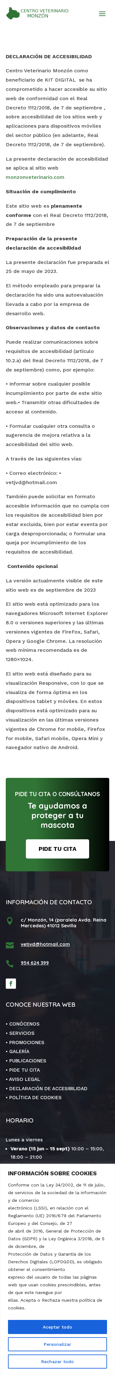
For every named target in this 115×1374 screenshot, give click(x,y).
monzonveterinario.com (36, 177)
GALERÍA (19, 1051)
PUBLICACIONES (27, 1061)
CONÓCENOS (24, 1024)
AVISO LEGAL (24, 1079)
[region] (57, 1269)
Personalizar (57, 1344)
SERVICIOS (21, 1033)
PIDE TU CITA (57, 848)
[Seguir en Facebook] (11, 984)
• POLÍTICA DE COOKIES (34, 1097)
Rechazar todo (57, 1361)
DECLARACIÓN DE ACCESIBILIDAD (48, 1088)
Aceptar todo (57, 1327)
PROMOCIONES (26, 1042)
